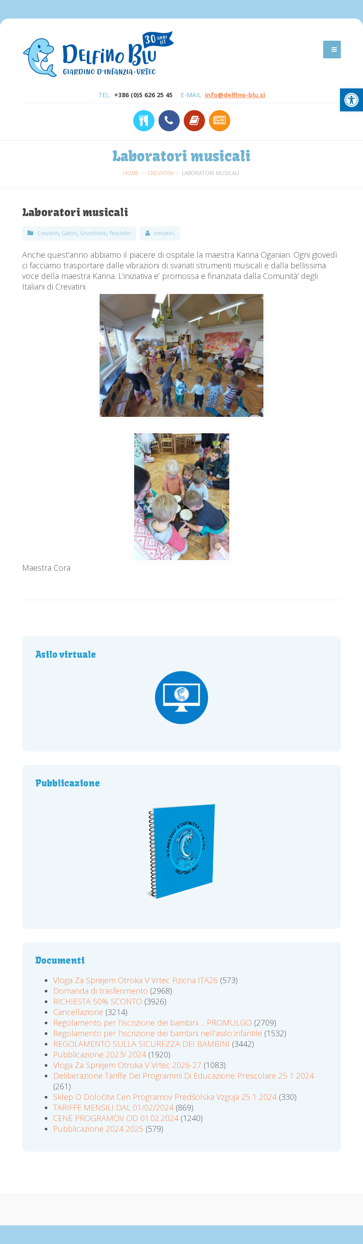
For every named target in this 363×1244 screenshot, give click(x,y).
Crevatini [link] (48, 233)
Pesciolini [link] (120, 233)
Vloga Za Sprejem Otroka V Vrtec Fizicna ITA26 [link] (135, 980)
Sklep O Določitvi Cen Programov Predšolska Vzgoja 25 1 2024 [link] (165, 1096)
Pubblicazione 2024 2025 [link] (98, 1128)
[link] (351, 99)
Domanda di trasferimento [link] (100, 990)
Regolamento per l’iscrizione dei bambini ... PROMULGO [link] (152, 1022)
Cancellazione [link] (78, 1012)
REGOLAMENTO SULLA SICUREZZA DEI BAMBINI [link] (141, 1043)
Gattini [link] (69, 233)
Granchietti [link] (93, 233)
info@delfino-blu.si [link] (235, 95)
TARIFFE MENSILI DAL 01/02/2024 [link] (113, 1107)
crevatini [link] (164, 233)
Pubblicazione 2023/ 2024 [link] (99, 1054)
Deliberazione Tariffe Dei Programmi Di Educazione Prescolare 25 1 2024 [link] (183, 1075)
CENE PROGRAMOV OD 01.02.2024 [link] (115, 1118)
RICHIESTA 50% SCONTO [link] (97, 1001)
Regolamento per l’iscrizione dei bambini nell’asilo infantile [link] (158, 1033)
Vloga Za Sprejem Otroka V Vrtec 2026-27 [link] (127, 1065)
